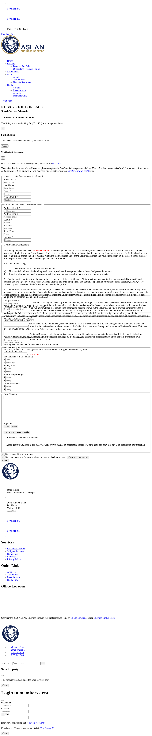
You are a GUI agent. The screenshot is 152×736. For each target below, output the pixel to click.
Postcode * (9, 225)
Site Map (11, 556)
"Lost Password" (46, 728)
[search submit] (42, 663)
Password (5, 708)
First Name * (10, 179)
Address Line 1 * (12, 208)
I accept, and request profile (17, 432)
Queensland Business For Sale (27, 69)
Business (11, 63)
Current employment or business (19, 320)
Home (10, 61)
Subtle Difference (79, 618)
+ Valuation (6, 100)
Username (6, 702)
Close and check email (78, 457)
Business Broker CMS (104, 618)
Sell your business (15, 551)
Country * (8, 237)
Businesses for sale (16, 548)
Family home (10, 365)
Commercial (13, 71)
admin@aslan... (18, 650)
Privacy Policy (14, 559)
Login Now (56, 163)
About (10, 74)
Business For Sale (21, 66)
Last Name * (10, 185)
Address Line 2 (11, 214)
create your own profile (79, 171)
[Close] (2, 675)
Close (4, 146)
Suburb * (8, 219)
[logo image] (22, 642)
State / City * (10, 231)
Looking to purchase (13, 351)
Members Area (8, 34)
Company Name (11, 300)
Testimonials (19, 79)
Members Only (20, 95)
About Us (11, 572)
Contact (10, 85)
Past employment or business (17, 328)
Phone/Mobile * (11, 197)
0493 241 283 (13, 19)
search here (6, 663)
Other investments (12, 383)
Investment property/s (14, 374)
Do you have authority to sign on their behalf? (25, 306)
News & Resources (22, 82)
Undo (14, 426)
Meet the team (19, 90)
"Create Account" (36, 723)
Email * (7, 191)
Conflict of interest (44, 337)
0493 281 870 (13, 8)
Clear (7, 426)
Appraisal (17, 93)
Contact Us (12, 580)
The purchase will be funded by (18, 356)
